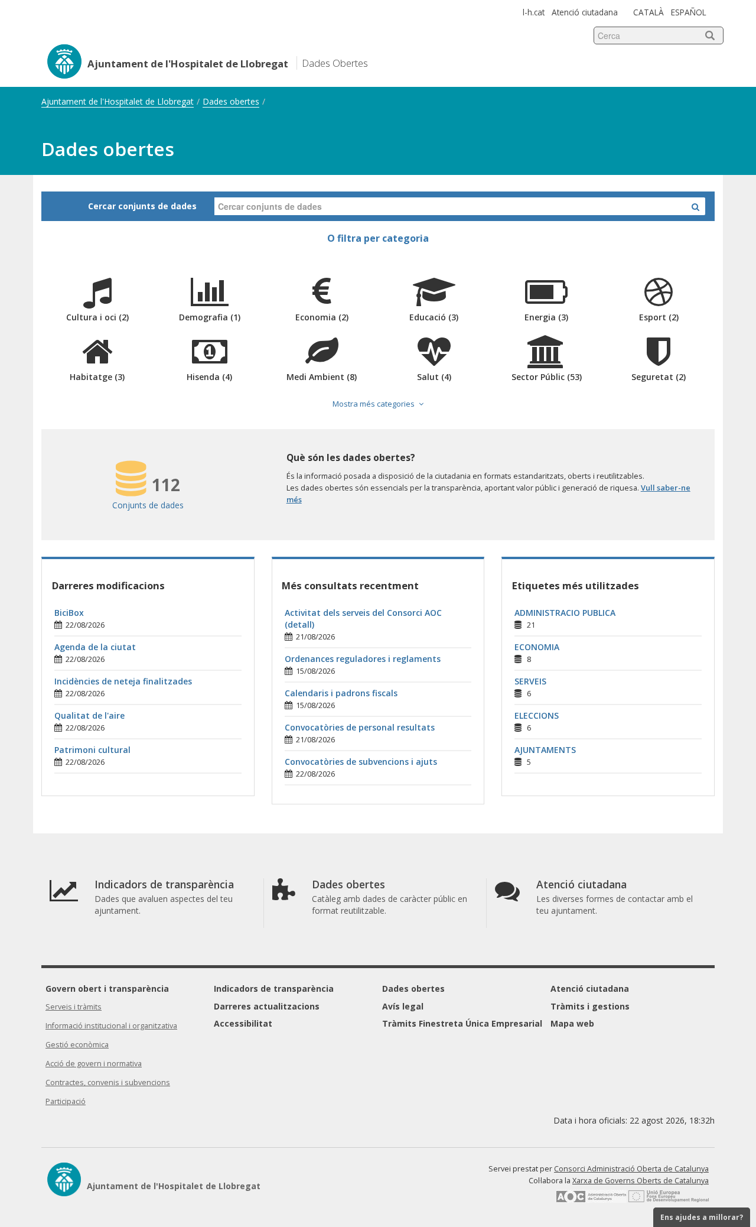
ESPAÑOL (688, 12)
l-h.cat (534, 12)
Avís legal (402, 1006)
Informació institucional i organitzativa (111, 1026)
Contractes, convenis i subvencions (107, 1082)
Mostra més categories (374, 403)
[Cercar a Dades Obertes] (695, 206)
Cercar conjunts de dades (142, 206)
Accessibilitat (243, 1023)
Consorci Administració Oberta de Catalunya (631, 1169)
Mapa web (572, 1023)
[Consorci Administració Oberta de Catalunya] (591, 1200)
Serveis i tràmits (73, 1007)
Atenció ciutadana (585, 12)
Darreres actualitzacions (267, 1006)
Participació (65, 1101)
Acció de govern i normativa (93, 1064)
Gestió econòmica (77, 1045)
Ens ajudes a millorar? (701, 1217)
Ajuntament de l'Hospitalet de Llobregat (117, 101)
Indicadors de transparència (274, 988)
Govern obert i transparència (107, 988)
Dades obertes (231, 101)
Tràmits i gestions (590, 1006)
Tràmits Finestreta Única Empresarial (462, 1023)
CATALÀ (648, 12)
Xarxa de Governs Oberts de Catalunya (640, 1181)
